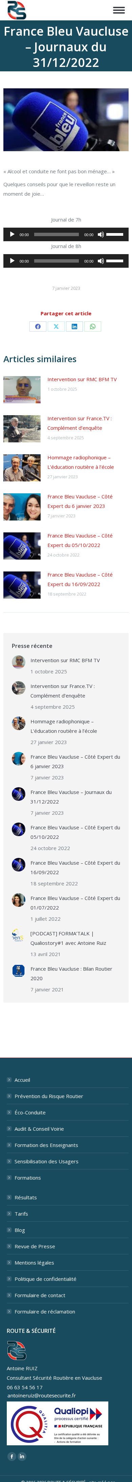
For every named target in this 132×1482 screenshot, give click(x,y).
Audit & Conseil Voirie (39, 1128)
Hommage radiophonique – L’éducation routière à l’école (80, 462)
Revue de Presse (35, 1246)
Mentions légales (34, 1262)
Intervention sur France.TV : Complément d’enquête (79, 423)
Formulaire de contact (40, 1295)
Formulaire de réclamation (45, 1311)
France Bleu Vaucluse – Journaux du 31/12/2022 (71, 797)
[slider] (115, 234)
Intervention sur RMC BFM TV (82, 379)
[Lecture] (12, 234)
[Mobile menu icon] (119, 10)
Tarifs (21, 1213)
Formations (28, 1177)
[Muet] (100, 234)
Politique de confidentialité (45, 1278)
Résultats (26, 1197)
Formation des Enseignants (46, 1145)
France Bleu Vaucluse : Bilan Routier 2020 (71, 973)
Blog (20, 1230)
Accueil (22, 1079)
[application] (66, 234)
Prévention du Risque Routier (49, 1096)
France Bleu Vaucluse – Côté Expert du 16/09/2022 (80, 579)
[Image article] (22, 389)
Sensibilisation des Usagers (47, 1161)
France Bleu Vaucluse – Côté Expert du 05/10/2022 (80, 540)
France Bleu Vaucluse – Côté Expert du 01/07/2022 (75, 903)
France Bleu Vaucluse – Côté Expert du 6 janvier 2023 (80, 501)
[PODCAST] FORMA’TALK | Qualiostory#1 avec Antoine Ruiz (68, 938)
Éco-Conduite (30, 1112)
